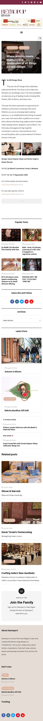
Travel (7, 360)
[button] (21, 32)
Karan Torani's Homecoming (17, 532)
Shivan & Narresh (11, 491)
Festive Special (10, 399)
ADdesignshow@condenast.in (13, 194)
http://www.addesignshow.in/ (12, 184)
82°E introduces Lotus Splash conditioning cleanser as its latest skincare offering (10, 280)
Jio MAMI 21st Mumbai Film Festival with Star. (10, 248)
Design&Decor (12, 47)
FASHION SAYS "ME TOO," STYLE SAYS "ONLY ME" (29, 279)
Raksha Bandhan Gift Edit (17, 410)
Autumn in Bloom (13, 372)
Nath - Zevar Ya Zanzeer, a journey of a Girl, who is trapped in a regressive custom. (31, 251)
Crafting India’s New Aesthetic (18, 573)
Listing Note (24, 47)
